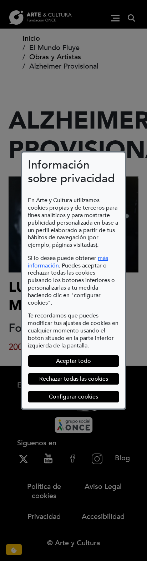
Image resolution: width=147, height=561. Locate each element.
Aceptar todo (73, 361)
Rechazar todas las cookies (73, 379)
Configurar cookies (84, 396)
